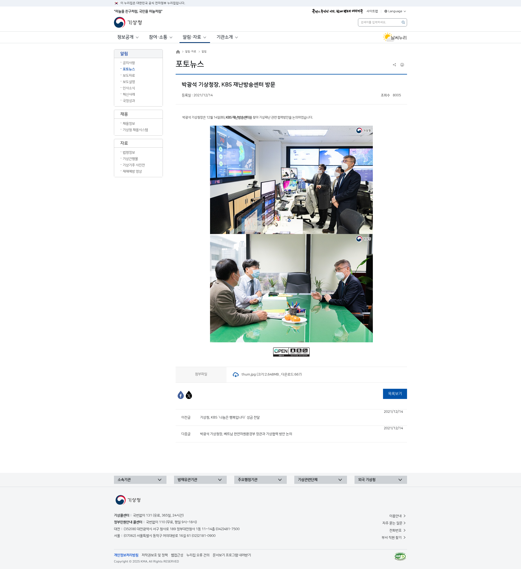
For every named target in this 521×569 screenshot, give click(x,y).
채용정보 (129, 123)
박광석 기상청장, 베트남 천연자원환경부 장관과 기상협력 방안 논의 (301, 431)
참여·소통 (158, 37)
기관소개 (225, 37)
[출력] (402, 65)
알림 (204, 51)
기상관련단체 (307, 480)
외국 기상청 (366, 480)
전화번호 (395, 530)
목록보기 (395, 394)
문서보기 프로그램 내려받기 (232, 555)
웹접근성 (177, 555)
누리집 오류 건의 (197, 555)
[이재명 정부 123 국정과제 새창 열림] (337, 11)
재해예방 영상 (132, 171)
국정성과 (129, 101)
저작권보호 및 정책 (155, 555)
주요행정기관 (247, 480)
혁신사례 (129, 94)
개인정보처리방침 (126, 555)
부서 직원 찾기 (392, 537)
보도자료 (129, 75)
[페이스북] (181, 395)
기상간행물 (130, 159)
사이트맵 (372, 11)
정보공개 (125, 37)
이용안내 (395, 516)
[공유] (394, 65)
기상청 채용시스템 (135, 130)
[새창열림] (395, 37)
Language (395, 11)
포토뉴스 (129, 69)
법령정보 (129, 152)
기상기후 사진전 (134, 165)
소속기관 (124, 480)
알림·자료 (192, 37)
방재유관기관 (187, 480)
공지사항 (129, 63)
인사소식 (129, 88)
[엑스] (189, 395)
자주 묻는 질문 (392, 523)
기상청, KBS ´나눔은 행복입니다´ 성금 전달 (301, 414)
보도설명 (129, 82)
